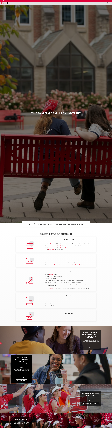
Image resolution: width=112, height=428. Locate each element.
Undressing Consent (50, 284)
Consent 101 (49, 287)
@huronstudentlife (51, 249)
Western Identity (53, 243)
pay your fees (76, 299)
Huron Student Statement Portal (66, 299)
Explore (52, 3)
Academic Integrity (50, 288)
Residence (50, 247)
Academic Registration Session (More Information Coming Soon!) (66, 264)
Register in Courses (82, 264)
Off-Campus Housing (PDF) (65, 247)
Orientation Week (60, 317)
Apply (57, 3)
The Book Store (50, 301)
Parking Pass (51, 274)
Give (60, 3)
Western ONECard (53, 260)
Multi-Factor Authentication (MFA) (56, 245)
